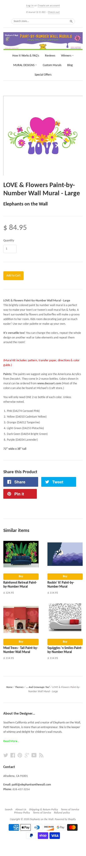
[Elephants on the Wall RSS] (41, 755)
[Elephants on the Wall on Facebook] (12, 755)
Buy (21, 576)
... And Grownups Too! (38, 687)
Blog (70, 65)
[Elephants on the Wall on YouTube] (34, 755)
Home (9, 687)
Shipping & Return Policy (43, 809)
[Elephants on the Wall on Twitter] (5, 755)
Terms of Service (70, 809)
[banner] (43, 41)
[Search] (71, 21)
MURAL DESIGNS (24, 65)
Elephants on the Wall (25, 204)
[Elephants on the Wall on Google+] (26, 755)
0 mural (36, 12)
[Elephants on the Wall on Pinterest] (19, 755)
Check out (54, 12)
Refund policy (62, 812)
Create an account (49, 5)
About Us (20, 809)
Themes (19, 687)
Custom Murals (52, 65)
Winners (66, 55)
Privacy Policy (22, 812)
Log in (30, 5)
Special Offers (43, 74)
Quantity (8, 240)
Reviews (50, 55)
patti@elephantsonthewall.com (31, 784)
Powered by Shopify (65, 819)
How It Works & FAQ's (25, 55)
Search (9, 809)
